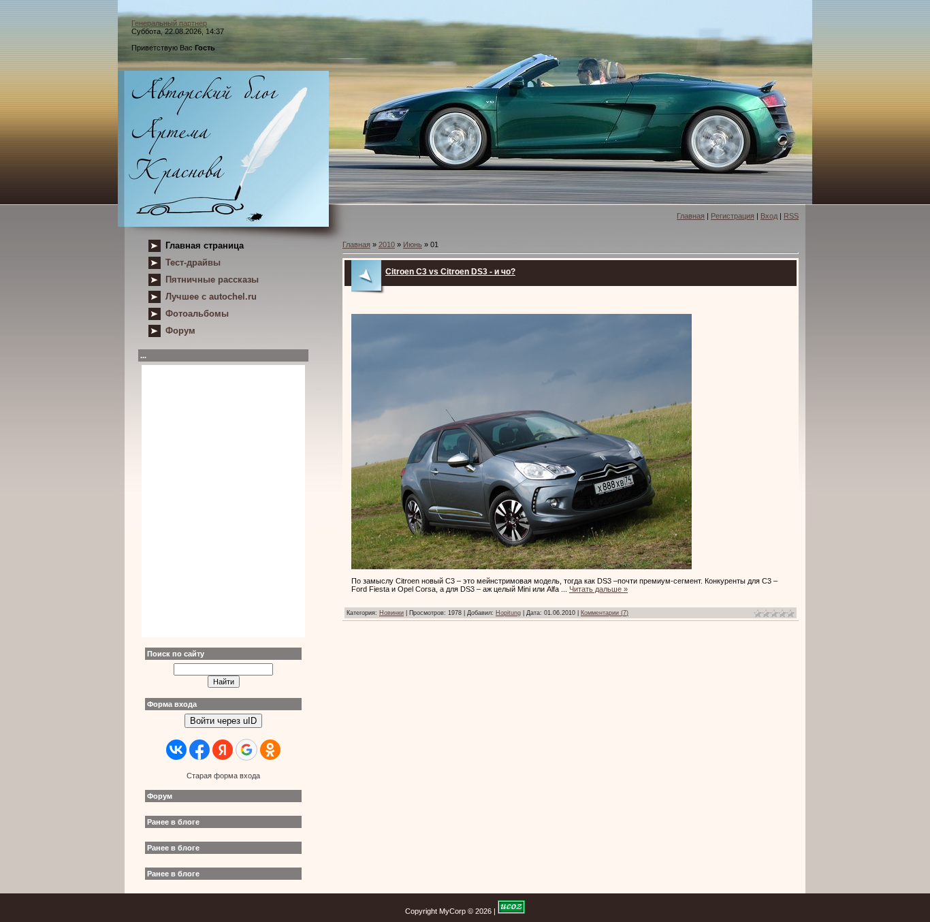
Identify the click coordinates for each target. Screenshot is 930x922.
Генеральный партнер (169, 23)
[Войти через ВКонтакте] (176, 750)
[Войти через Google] (246, 750)
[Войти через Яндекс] (222, 750)
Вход (768, 216)
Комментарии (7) (604, 612)
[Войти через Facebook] (199, 750)
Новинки (391, 612)
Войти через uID (223, 721)
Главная (691, 216)
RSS (791, 216)
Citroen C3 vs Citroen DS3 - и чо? (450, 271)
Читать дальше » (598, 589)
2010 (387, 244)
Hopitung (508, 612)
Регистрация (732, 216)
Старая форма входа (223, 776)
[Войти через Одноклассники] (270, 750)
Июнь (412, 244)
